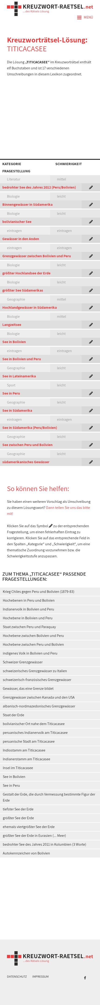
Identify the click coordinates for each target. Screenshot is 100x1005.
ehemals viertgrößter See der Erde (29, 826)
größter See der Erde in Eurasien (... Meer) (34, 835)
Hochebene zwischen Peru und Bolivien (33, 644)
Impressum (40, 976)
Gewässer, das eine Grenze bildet (28, 688)
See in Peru (11, 393)
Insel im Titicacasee (18, 767)
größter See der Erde (18, 818)
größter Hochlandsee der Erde (26, 273)
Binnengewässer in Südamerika (27, 204)
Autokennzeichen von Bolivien (26, 853)
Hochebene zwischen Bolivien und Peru (33, 635)
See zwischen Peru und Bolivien (27, 444)
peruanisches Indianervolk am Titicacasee (35, 732)
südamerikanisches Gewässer (25, 461)
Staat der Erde (13, 715)
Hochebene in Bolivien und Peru (28, 618)
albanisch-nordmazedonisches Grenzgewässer (39, 706)
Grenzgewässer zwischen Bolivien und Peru (36, 256)
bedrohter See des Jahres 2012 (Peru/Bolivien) (39, 187)
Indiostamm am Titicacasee (24, 750)
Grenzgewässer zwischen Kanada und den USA (39, 697)
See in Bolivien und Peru (21, 358)
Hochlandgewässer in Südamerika (29, 307)
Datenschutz (17, 976)
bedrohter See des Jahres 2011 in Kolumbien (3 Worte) (44, 844)
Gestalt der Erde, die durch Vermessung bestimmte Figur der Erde (49, 797)
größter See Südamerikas (22, 290)
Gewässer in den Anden (20, 238)
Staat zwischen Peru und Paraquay (29, 626)
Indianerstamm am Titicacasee (26, 759)
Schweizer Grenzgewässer (23, 662)
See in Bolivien (14, 341)
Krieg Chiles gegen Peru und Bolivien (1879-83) (38, 591)
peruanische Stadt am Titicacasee (29, 741)
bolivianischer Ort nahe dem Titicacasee (34, 723)
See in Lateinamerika (19, 376)
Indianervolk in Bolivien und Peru (28, 609)
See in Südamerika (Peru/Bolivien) (29, 427)
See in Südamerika (17, 410)
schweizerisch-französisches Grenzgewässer (37, 679)
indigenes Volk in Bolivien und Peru (30, 653)
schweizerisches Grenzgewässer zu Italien (35, 670)
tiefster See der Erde (18, 809)
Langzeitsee (11, 324)
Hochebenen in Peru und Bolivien (29, 600)
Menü (85, 17)
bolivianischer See (16, 221)
